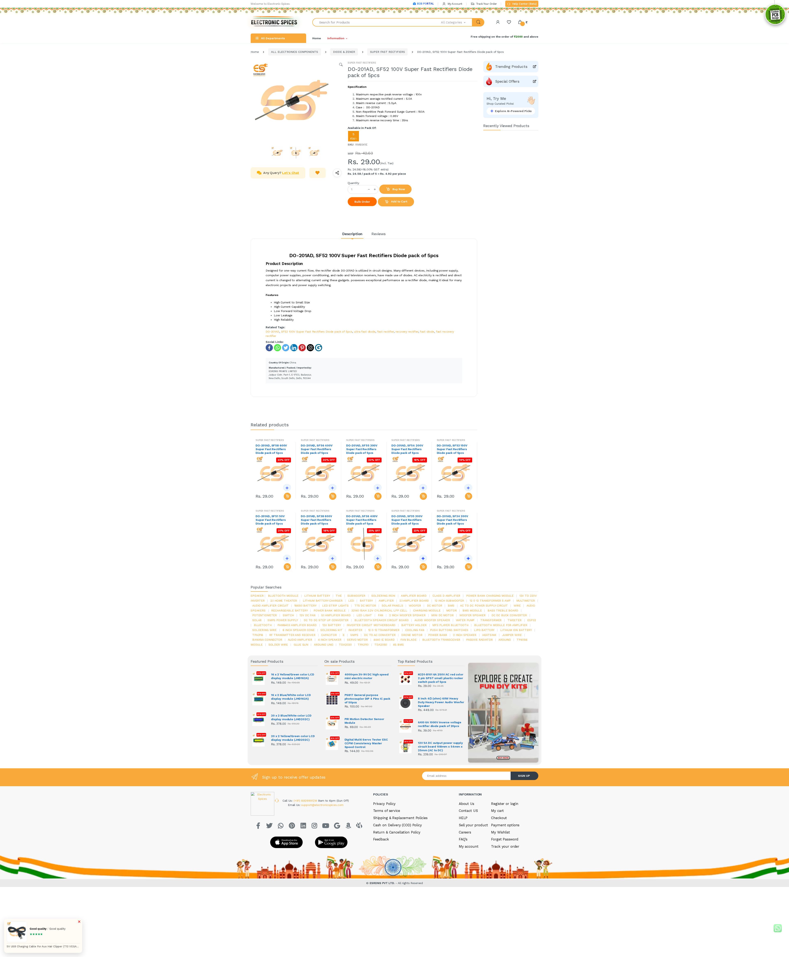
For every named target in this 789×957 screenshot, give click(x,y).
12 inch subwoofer (449, 600)
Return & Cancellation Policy (396, 832)
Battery (366, 600)
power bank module (330, 610)
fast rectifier (385, 331)
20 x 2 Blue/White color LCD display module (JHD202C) (291, 717)
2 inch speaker (464, 635)
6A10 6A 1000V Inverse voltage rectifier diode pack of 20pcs (439, 724)
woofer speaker (472, 615)
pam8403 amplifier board (297, 625)
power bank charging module (489, 595)
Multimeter (525, 600)
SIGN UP (524, 775)
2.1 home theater (283, 600)
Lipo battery (484, 630)
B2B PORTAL (425, 3)
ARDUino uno (323, 644)
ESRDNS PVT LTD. (383, 883)
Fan (380, 615)
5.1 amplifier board (336, 615)
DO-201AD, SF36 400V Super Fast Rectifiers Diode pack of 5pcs (361, 519)
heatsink (489, 635)
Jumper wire (511, 635)
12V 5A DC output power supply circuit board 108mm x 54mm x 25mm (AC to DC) (440, 746)
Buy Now (398, 189)
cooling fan (414, 630)
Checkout (499, 818)
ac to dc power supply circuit (484, 605)
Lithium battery (317, 595)
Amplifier (386, 600)
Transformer (491, 620)
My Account (454, 3)
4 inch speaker (329, 639)
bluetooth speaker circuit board (381, 620)
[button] (457, 22)
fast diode (427, 331)
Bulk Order (362, 201)
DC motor (434, 605)
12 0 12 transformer (383, 630)
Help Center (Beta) (524, 3)
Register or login (504, 804)
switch (288, 615)
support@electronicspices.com (322, 805)
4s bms (398, 644)
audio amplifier (300, 639)
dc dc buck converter (509, 615)
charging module (427, 610)
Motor (451, 610)
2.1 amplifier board (414, 600)
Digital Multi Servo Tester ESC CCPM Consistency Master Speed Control (366, 743)
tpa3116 (257, 635)
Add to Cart (398, 201)
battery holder (414, 625)
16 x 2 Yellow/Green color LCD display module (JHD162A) (292, 676)
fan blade (408, 639)
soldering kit (331, 630)
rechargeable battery (289, 610)
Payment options (505, 825)
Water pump (465, 620)
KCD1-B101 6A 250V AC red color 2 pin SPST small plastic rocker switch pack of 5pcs (440, 678)
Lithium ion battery (516, 630)
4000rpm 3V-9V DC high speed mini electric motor (367, 676)
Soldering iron (383, 595)
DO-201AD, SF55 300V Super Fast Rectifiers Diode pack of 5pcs (361, 449)
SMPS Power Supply (283, 620)
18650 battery (305, 605)
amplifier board (414, 595)
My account (469, 846)
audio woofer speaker (432, 620)
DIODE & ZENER (344, 51)
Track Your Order (486, 3)
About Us (466, 804)
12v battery (331, 625)
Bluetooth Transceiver (441, 639)
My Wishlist (500, 832)
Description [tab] (352, 234)
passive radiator (479, 639)
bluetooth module (283, 595)
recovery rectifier (407, 331)
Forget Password (504, 839)
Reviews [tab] (378, 234)
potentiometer (264, 615)
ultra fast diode (364, 331)
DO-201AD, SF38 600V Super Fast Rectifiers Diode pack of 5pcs (316, 519)
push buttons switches (449, 630)
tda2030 (345, 644)
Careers (465, 832)
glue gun (301, 644)
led (351, 600)
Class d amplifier (446, 595)
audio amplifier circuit (270, 605)
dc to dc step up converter (326, 620)
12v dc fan (307, 615)
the (339, 595)
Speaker (257, 595)
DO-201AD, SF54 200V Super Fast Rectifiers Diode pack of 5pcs (407, 449)
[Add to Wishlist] (317, 173)
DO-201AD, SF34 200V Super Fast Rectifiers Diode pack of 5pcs (452, 519)
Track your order (505, 846)
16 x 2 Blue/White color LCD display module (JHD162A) (291, 696)
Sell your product (473, 825)
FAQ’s (463, 839)
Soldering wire (264, 630)
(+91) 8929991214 (306, 800)
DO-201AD (272, 331)
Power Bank (437, 635)
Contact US (468, 811)
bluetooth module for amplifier (500, 625)
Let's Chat (290, 173)
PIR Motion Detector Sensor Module (364, 720)
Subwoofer (356, 595)
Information (335, 38)
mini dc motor (442, 615)
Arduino (504, 639)
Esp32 (531, 620)
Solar (257, 620)
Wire (517, 605)
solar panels (392, 605)
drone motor (411, 635)
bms (451, 605)
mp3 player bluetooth (450, 625)
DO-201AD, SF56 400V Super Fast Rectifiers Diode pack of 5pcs (316, 449)
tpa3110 (363, 644)
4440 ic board (384, 639)
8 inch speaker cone (299, 630)
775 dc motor (365, 605)
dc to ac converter (379, 635)
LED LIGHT (364, 615)
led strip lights (335, 605)
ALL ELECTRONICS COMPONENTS (294, 51)
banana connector (267, 639)
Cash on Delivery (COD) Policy (397, 825)
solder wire (278, 644)
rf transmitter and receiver (292, 635)
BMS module (472, 610)
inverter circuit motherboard (371, 625)
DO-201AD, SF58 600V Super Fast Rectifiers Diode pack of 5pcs (271, 449)
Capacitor (329, 635)
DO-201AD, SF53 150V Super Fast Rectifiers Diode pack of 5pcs (452, 449)
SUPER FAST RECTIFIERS (387, 51)
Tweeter (514, 620)
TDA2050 (380, 644)
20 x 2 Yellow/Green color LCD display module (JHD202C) (293, 737)
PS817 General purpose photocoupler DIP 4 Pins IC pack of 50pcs (367, 698)
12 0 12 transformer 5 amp (490, 600)
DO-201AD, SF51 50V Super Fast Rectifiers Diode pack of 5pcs (271, 519)
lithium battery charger (323, 600)
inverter (355, 630)
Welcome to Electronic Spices (270, 3)
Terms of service (386, 811)
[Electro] (274, 22)
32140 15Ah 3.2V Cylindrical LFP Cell (379, 610)
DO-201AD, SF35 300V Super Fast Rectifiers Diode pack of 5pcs (406, 519)
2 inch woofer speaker (407, 615)
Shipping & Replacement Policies (400, 818)
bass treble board (503, 610)
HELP (463, 818)
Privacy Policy (384, 804)
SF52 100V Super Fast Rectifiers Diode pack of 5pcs (316, 331)
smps (354, 635)
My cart (497, 811)
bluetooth (263, 625)
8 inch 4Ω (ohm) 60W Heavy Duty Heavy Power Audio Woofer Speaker (441, 702)
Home (316, 38)
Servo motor (357, 639)
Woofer (415, 605)
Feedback (381, 839)
